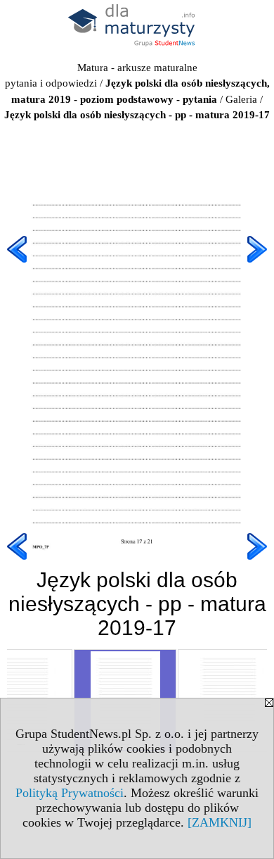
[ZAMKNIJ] (220, 822)
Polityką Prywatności (69, 793)
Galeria (241, 99)
